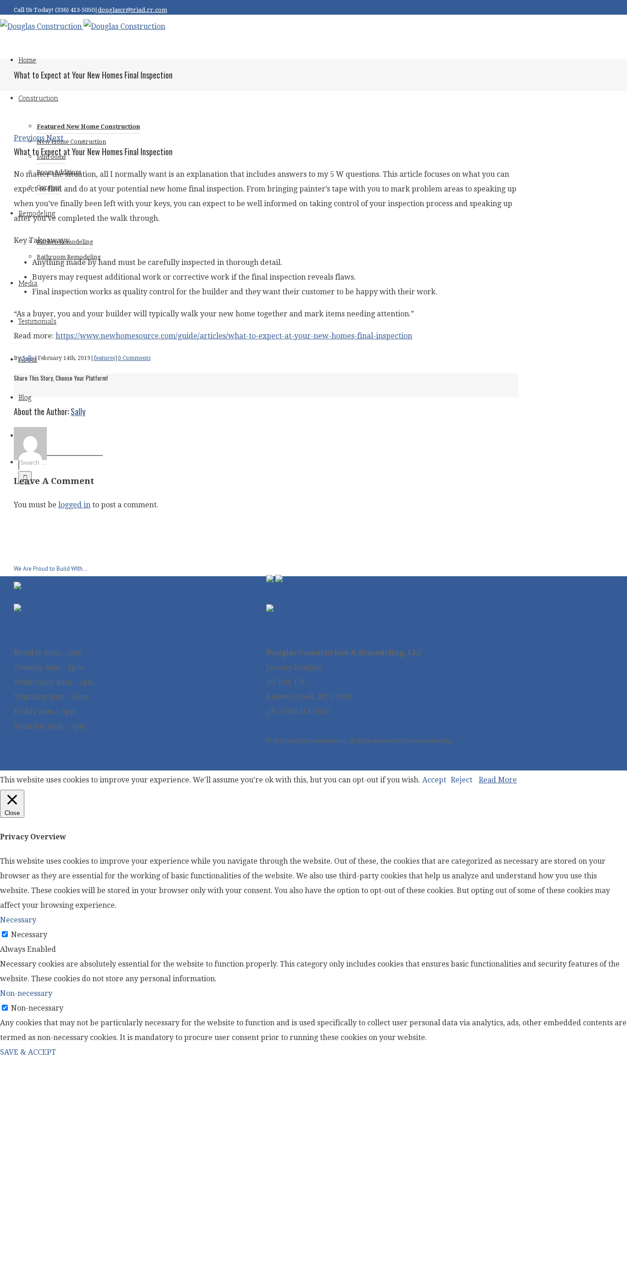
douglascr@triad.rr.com (132, 9)
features (104, 358)
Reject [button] (461, 780)
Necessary (29, 934)
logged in (74, 504)
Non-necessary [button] (26, 993)
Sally (28, 358)
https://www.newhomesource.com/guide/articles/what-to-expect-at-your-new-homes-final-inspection (234, 336)
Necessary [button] (18, 920)
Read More (498, 780)
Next (54, 138)
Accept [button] (434, 780)
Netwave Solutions (478, 741)
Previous (29, 138)
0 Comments (134, 358)
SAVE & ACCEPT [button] (28, 1052)
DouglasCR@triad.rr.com (309, 726)
